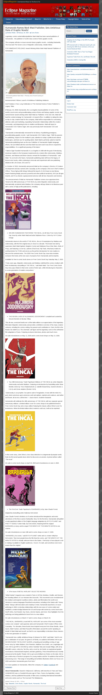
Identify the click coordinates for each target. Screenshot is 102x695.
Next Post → (60, 688)
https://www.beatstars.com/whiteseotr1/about (80, 69)
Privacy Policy (60, 19)
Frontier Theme (93, 693)
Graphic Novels (28, 683)
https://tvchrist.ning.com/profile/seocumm (79, 89)
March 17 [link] (25, 618)
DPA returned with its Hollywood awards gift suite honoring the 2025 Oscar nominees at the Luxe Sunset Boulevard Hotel (81, 47)
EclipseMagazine (10, 1)
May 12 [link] (24, 336)
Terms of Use (86, 19)
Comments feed (71, 107)
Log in (69, 101)
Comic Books (35, 32)
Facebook (52, 665)
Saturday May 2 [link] (54, 259)
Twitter (45, 665)
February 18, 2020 (23, 32)
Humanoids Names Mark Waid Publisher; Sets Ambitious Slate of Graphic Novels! (32, 29)
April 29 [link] (29, 463)
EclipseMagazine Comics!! (24, 19)
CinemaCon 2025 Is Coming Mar (76, 60)
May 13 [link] (53, 336)
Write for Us (47, 19)
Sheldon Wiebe (11, 32)
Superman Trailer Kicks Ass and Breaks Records (81, 57)
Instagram (8, 667)
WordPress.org (71, 110)
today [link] (45, 137)
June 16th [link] (25, 532)
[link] (10, 110)
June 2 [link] (52, 463)
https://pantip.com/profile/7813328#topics (79, 74)
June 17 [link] (46, 532)
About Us (38, 19)
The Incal (43, 683)
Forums (8, 23)
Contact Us (9, 19)
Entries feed (70, 104)
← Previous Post (10, 688)
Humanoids (36, 683)
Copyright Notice (73, 19)
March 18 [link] (47, 618)
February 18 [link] (10, 110)
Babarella (11, 683)
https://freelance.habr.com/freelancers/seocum (80, 84)
